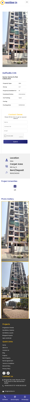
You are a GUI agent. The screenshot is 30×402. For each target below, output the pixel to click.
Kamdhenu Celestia (8, 330)
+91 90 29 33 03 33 (21, 385)
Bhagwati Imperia (7, 335)
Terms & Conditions (8, 363)
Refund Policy (6, 366)
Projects (4, 355)
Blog (3, 353)
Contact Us (5, 350)
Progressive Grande (8, 327)
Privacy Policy (6, 368)
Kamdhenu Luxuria (7, 333)
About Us (5, 347)
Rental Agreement (7, 361)
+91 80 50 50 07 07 (9, 385)
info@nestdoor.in (10, 391)
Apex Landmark (6, 338)
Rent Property (6, 358)
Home (4, 345)
